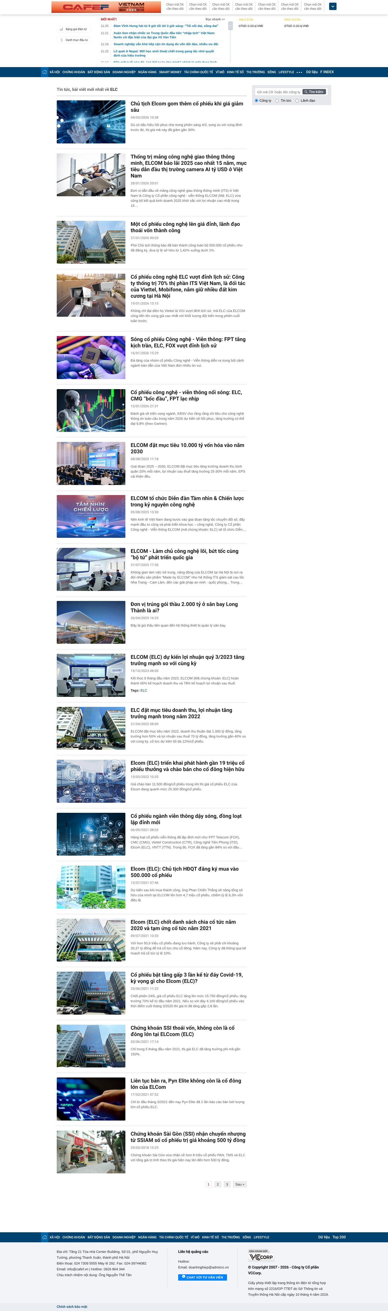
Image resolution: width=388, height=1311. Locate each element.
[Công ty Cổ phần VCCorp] (289, 1255)
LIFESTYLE (286, 72)
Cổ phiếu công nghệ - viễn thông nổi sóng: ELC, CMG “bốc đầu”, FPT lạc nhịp (186, 395)
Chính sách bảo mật (72, 1307)
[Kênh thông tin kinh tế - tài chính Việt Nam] (106, 7)
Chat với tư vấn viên (205, 1277)
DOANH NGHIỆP (124, 72)
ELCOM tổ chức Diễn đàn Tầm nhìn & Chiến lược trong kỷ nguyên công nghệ (187, 501)
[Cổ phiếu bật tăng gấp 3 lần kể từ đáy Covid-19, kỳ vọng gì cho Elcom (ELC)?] (91, 993)
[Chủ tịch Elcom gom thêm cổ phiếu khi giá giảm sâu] (91, 121)
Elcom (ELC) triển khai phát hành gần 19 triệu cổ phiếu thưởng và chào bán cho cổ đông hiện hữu (188, 766)
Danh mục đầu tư (77, 40)
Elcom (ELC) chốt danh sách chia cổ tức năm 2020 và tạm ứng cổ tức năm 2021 (183, 925)
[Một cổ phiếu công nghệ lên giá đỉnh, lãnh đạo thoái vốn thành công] (91, 242)
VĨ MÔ (220, 72)
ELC (143, 690)
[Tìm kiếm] (314, 91)
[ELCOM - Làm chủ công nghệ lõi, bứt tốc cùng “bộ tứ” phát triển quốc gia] (91, 569)
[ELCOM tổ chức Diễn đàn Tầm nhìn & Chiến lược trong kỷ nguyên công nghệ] (91, 516)
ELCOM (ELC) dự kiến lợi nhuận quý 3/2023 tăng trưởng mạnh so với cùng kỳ (187, 660)
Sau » (239, 1184)
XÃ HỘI (55, 72)
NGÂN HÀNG (147, 72)
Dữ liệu (312, 72)
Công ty (265, 100)
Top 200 (339, 1237)
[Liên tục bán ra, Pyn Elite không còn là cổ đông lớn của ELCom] (91, 1099)
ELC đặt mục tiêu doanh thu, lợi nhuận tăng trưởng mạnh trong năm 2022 (181, 713)
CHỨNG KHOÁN (74, 72)
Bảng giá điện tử (76, 29)
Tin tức (286, 100)
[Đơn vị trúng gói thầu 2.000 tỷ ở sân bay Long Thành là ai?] (91, 622)
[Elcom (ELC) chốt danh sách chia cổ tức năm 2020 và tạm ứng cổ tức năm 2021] (91, 940)
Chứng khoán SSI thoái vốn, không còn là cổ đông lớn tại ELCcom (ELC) (183, 1031)
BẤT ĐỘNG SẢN (99, 72)
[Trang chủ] (44, 72)
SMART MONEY (170, 72)
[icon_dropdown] (333, 6)
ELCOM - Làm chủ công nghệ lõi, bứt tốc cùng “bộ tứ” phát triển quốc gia (185, 554)
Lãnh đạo (308, 100)
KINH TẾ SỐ (235, 72)
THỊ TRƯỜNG (255, 72)
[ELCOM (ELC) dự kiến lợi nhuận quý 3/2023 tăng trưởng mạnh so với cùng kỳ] (91, 675)
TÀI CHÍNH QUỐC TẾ (198, 72)
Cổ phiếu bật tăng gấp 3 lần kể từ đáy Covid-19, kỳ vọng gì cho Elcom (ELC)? (187, 978)
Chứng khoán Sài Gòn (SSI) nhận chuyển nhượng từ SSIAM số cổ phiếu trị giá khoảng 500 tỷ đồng (188, 1137)
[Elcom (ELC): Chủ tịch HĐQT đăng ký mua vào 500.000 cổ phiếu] (91, 887)
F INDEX (327, 72)
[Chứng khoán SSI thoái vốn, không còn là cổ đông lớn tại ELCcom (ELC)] (91, 1046)
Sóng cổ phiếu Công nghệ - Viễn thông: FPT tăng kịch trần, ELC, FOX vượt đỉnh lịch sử (188, 342)
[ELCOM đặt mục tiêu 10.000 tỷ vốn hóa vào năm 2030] (91, 463)
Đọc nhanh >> (215, 19)
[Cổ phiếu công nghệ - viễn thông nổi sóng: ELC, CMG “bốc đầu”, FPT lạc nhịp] (91, 410)
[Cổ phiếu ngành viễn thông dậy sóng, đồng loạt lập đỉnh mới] (91, 834)
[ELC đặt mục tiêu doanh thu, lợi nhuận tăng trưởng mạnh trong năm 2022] (91, 728)
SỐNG (271, 72)
